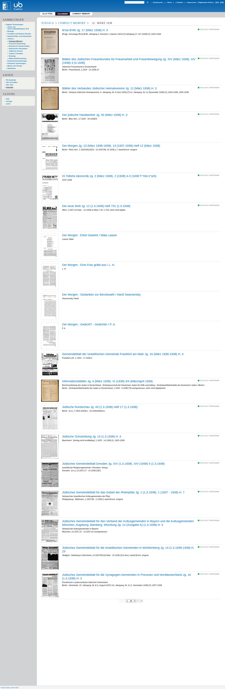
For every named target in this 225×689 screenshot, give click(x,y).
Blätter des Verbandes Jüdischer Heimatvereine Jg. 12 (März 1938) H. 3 (109, 88)
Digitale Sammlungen (14, 24)
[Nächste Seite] (138, 601)
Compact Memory (81, 13)
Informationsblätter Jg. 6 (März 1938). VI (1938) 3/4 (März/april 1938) (107, 381)
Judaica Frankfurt (16, 53)
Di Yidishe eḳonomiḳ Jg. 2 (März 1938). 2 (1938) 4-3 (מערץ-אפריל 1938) (109, 176)
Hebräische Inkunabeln (18, 48)
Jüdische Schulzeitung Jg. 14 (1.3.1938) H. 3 (91, 436)
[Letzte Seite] (141, 601)
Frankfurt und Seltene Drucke (19, 34)
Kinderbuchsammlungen (17, 61)
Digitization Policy (206, 2)
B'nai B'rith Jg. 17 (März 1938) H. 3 (85, 30)
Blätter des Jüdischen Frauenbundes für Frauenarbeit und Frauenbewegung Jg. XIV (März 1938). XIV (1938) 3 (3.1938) (129, 61)
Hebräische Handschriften (19, 46)
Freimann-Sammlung (17, 44)
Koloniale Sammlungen (16, 63)
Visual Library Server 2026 (9, 688)
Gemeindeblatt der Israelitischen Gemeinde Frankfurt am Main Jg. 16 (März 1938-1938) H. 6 (122, 354)
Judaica (10, 39)
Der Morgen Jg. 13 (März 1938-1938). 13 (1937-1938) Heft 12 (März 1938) (111, 145)
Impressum (191, 2)
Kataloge (12, 56)
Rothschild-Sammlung (17, 58)
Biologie (10, 31)
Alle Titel (47, 13)
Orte (8, 99)
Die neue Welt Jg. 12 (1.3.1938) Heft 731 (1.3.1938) (96, 206)
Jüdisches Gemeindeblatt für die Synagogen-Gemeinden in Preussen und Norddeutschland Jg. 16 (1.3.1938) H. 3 (126, 576)
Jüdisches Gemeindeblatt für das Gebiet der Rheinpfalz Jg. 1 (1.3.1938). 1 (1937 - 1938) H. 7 (123, 492)
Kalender (9, 87)
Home (169, 2)
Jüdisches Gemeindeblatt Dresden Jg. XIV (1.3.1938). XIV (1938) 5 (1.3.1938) (113, 463)
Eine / (88, 265)
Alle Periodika (11, 82)
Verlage (9, 101)
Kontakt (180, 2)
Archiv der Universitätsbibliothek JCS (18, 28)
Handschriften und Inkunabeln (19, 36)
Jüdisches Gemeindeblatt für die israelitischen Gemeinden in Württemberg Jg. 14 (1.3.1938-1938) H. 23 (128, 549)
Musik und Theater (14, 66)
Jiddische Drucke (16, 51)
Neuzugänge (11, 80)
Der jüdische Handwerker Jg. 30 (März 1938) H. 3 (94, 115)
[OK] (147, 2)
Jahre (8, 104)
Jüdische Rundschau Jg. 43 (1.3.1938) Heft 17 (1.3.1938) (100, 407)
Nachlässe (11, 68)
